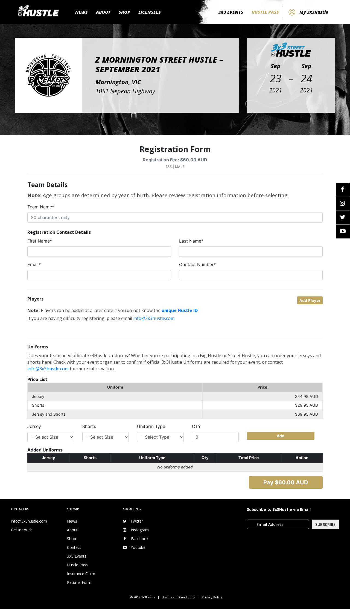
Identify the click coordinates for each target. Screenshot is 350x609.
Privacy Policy (212, 597)
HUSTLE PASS (265, 12)
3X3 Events (76, 556)
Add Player (309, 300)
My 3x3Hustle (313, 12)
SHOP (124, 12)
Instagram (140, 529)
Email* (34, 264)
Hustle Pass (77, 564)
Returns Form (79, 582)
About (72, 529)
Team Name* (40, 206)
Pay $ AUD (285, 482)
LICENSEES (149, 12)
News (72, 521)
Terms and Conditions (178, 597)
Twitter (136, 521)
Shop (71, 538)
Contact (74, 547)
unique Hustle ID (180, 310)
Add (280, 435)
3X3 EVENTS (230, 12)
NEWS (81, 12)
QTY (196, 426)
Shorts (89, 426)
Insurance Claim (81, 573)
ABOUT (103, 12)
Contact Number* (197, 264)
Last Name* (191, 241)
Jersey (34, 426)
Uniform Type (151, 426)
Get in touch (22, 529)
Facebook (139, 538)
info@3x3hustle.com (153, 318)
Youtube (138, 547)
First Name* (39, 241)
